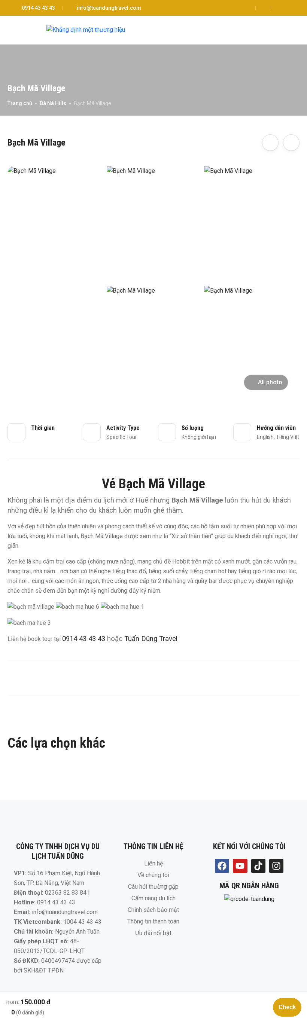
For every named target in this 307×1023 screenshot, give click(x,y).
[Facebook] (222, 866)
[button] (278, 30)
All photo (270, 382)
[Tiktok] (258, 866)
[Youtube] (240, 866)
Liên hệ (153, 863)
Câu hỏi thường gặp (153, 886)
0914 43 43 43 (38, 8)
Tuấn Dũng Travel (150, 639)
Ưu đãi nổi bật (153, 933)
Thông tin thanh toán (153, 921)
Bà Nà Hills (53, 103)
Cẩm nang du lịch (153, 898)
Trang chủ (19, 103)
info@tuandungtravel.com (109, 8)
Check (287, 1007)
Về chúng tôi (153, 875)
